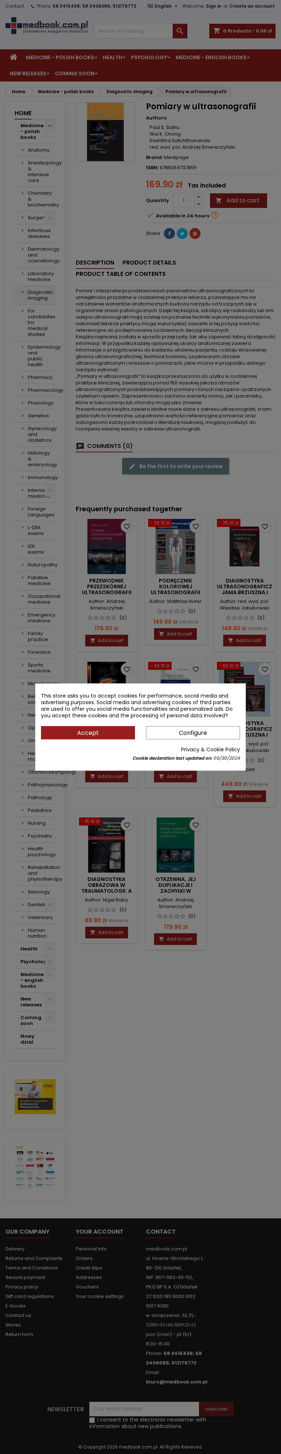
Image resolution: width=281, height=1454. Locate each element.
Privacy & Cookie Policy (210, 749)
